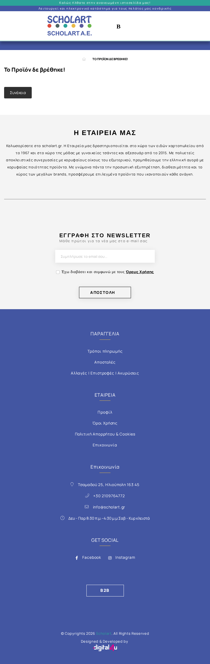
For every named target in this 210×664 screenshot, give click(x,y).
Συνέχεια (18, 92)
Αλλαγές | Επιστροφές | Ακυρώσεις (105, 373)
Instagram (125, 557)
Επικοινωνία (105, 444)
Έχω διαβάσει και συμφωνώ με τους (108, 271)
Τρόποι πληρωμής (105, 351)
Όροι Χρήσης (105, 423)
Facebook (91, 557)
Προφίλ (105, 412)
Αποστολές (105, 362)
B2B (105, 590)
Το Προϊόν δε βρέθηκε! (110, 59)
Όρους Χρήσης (140, 271)
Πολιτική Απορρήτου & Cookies (105, 434)
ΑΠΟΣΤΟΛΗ (102, 292)
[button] (119, 26)
